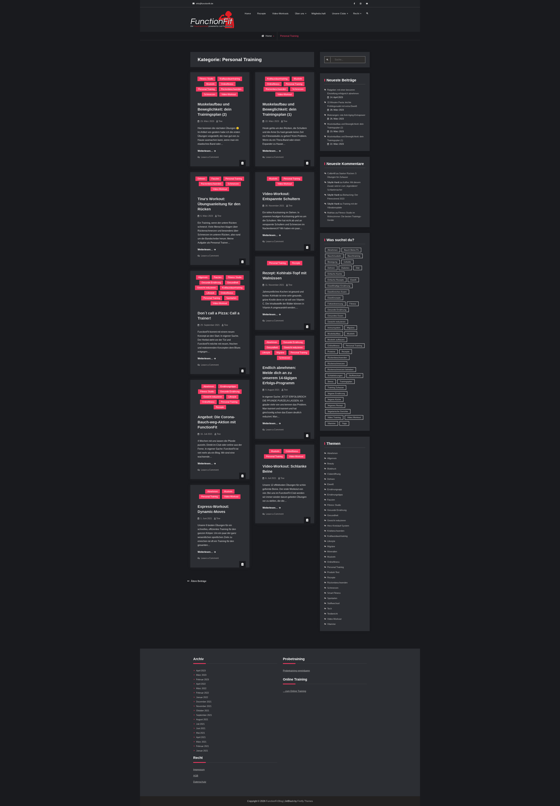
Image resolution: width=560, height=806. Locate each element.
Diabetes (345, 268)
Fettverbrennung (335, 304)
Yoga (344, 423)
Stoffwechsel (355, 375)
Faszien (215, 178)
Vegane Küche (334, 399)
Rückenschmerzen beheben (341, 369)
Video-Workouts (280, 13)
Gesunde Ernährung (211, 282)
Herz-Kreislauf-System (338, 525)
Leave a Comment (210, 157)
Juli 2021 (200, 724)
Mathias (331, 212)
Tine (220, 121)
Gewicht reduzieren (206, 287)
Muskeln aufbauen (336, 339)
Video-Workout (229, 94)
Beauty (330, 463)
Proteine (331, 351)
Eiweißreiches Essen (337, 292)
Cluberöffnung (334, 474)
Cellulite (347, 262)
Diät (357, 268)
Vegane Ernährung (336, 393)
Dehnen (201, 178)
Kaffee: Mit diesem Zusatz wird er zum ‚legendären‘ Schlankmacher (344, 186)
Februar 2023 (202, 679)
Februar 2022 (202, 692)
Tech (329, 608)
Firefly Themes (305, 801)
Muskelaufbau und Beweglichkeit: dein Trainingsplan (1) (279, 109)
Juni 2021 (200, 728)
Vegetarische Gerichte (338, 411)
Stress (330, 381)
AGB (195, 775)
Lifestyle (210, 293)
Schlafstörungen (335, 375)
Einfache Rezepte (336, 280)
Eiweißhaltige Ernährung (339, 286)
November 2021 (203, 706)
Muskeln (210, 84)
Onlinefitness (227, 84)
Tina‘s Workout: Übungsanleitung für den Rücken (219, 204)
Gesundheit (232, 282)
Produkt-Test (333, 572)
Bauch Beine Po (351, 250)
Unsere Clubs (339, 13)
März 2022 (201, 688)
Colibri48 (331, 173)
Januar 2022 (202, 697)
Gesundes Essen (335, 316)
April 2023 (201, 670)
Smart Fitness (334, 593)
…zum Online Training (294, 691)
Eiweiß (353, 280)
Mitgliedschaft (319, 13)
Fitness (352, 304)
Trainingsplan (346, 381)
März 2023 (201, 675)
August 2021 (202, 719)
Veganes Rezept (335, 405)
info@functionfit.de (204, 3)
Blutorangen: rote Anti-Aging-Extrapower (346, 115)
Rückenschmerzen (336, 363)
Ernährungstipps (228, 386)
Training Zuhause (336, 387)
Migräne (280, 352)
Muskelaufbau (334, 333)
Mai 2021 (200, 733)
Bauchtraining (354, 256)
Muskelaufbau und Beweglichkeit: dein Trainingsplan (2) (214, 109)
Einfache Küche (335, 274)
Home (248, 13)
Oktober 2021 (202, 710)
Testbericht (332, 613)
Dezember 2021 (203, 701)
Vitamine (332, 423)
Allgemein (203, 277)
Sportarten (231, 298)
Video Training (334, 417)
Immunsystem (334, 327)
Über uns (299, 13)
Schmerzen (209, 94)
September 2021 (204, 715)
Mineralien (332, 551)
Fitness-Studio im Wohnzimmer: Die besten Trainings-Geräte (344, 216)
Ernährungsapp (334, 489)
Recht (356, 13)
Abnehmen (272, 342)
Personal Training (206, 89)
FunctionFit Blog (274, 801)
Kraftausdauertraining (230, 78)
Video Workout (354, 417)
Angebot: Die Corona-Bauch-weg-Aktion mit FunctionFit (217, 422)
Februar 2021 (202, 746)
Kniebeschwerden (335, 531)
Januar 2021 (202, 750)
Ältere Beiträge (198, 581)
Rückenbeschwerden (231, 89)
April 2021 (201, 737)
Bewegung (332, 262)
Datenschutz (199, 782)
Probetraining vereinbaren (296, 670)
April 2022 (201, 684)
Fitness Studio (206, 78)
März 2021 (201, 741)
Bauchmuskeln (334, 256)
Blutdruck (331, 468)
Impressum (199, 769)
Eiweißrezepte (334, 298)
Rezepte (261, 13)
